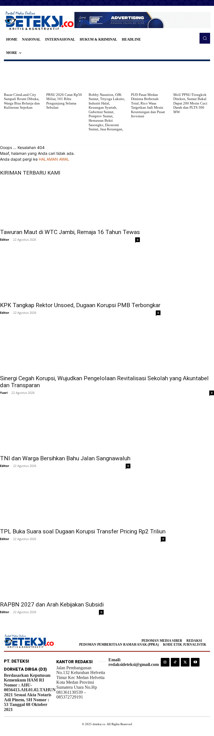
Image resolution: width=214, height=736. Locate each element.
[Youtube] (195, 662)
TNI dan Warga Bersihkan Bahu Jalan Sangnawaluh (65, 458)
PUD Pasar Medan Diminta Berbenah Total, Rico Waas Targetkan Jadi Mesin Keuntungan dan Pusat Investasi (148, 105)
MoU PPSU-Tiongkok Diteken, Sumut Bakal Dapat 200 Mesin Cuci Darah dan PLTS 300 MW (190, 103)
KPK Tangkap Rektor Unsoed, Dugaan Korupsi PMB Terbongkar (80, 305)
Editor (4, 239)
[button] (205, 38)
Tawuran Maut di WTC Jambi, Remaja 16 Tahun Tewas (70, 232)
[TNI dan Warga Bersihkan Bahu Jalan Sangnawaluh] (65, 429)
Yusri (4, 393)
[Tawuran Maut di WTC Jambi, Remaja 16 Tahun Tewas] (70, 203)
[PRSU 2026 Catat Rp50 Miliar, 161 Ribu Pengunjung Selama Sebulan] (64, 76)
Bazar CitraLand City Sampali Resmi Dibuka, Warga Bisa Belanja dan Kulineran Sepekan (22, 101)
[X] (185, 662)
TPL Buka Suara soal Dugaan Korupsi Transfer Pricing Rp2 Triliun (83, 531)
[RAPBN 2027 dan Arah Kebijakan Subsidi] (52, 575)
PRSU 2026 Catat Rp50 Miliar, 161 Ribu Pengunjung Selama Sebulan (64, 101)
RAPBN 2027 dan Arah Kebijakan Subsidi (52, 604)
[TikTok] (175, 662)
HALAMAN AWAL (54, 159)
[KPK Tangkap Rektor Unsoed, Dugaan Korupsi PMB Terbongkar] (80, 276)
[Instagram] (165, 662)
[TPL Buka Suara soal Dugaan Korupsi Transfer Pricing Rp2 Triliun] (83, 502)
